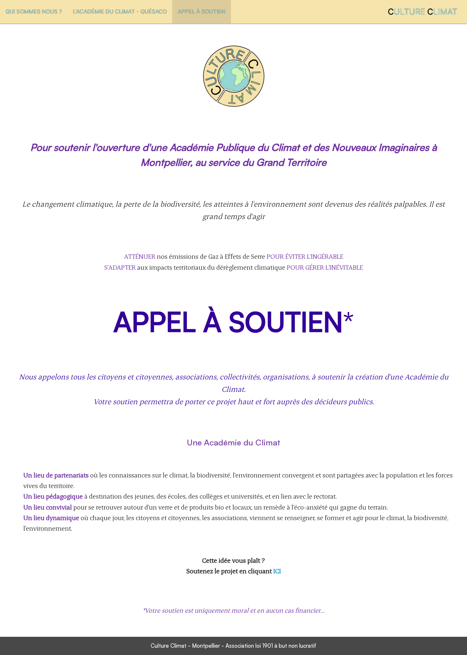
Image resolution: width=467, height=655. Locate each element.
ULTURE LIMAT (422, 11)
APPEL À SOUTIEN (201, 11)
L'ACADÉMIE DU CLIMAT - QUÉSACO (120, 11)
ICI (277, 571)
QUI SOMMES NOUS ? (33, 11)
